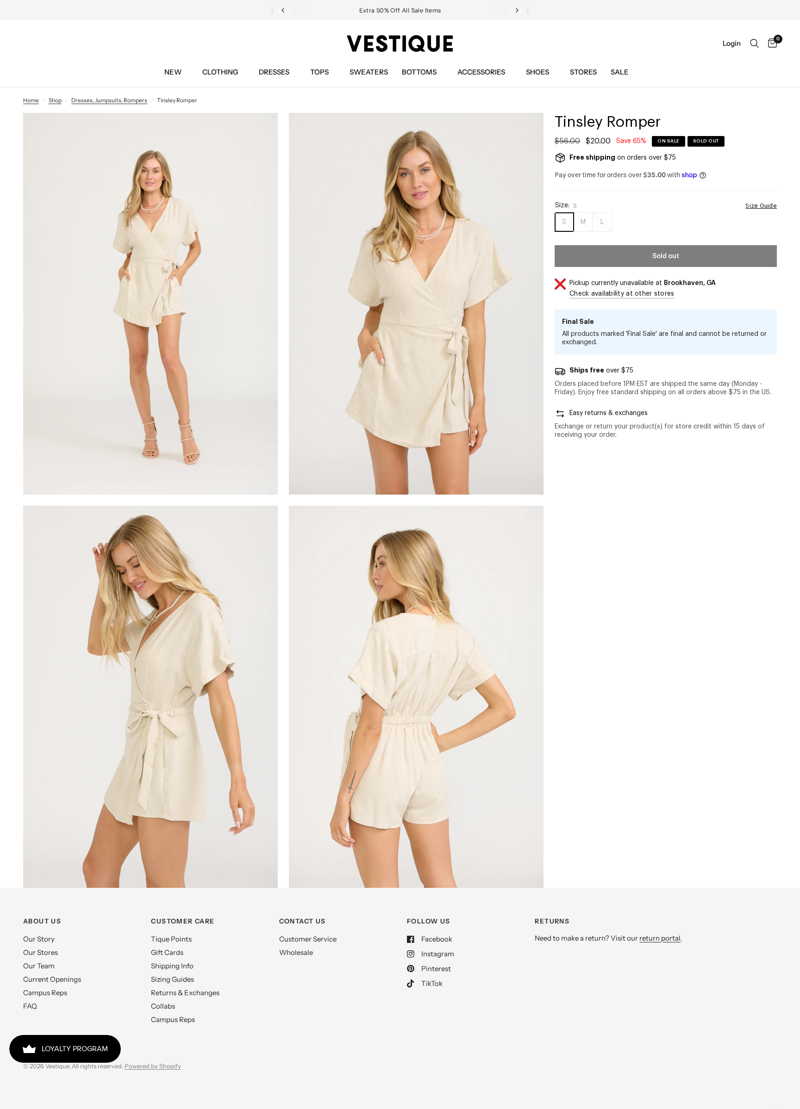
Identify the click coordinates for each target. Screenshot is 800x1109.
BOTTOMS (419, 72)
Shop (55, 100)
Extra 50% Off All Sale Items (313, 10)
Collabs (163, 1006)
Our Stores (40, 952)
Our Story (39, 939)
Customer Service (308, 939)
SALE (620, 72)
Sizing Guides (172, 979)
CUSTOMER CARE (182, 921)
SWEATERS (369, 72)
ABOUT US (42, 921)
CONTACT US (302, 921)
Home (31, 100)
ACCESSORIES (481, 72)
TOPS (319, 72)
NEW (172, 72)
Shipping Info (172, 965)
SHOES (537, 72)
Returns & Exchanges (185, 992)
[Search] (754, 43)
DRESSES (274, 72)
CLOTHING (220, 72)
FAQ (30, 1006)
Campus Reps (45, 992)
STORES (583, 72)
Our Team (39, 965)
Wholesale (296, 952)
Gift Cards (167, 952)
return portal (660, 938)
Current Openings (52, 979)
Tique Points (171, 939)
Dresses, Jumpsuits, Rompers (109, 100)
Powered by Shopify (153, 1066)
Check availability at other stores (622, 294)
